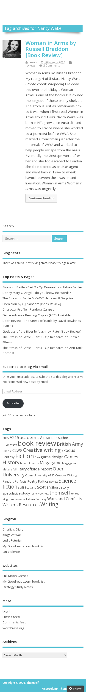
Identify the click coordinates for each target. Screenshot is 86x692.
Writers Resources (21, 505)
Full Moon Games (15, 576)
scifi (21, 487)
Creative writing (42, 450)
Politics (43, 481)
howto (24, 463)
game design (52, 456)
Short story (60, 487)
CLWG (17, 450)
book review (37, 443)
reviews (30, 65)
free (37, 457)
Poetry (32, 481)
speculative (12, 493)
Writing (49, 504)
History (11, 462)
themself (59, 492)
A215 (14, 437)
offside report (39, 469)
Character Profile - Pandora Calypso (29, 309)
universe (19, 499)
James (33, 62)
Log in (7, 611)
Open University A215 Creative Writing (51, 475)
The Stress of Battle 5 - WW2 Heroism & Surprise (38, 298)
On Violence (11, 552)
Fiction (24, 456)
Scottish (44, 487)
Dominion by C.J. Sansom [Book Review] (32, 304)
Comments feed (14, 622)
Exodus (68, 450)
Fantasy (8, 457)
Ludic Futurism (13, 540)
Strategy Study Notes (18, 587)
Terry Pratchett (40, 493)
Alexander (48, 437)
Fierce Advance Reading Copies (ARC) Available (37, 315)
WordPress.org (13, 628)
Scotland (30, 487)
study (25, 493)
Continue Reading (41, 198)
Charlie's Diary (13, 529)
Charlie (7, 451)
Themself (42, 7)
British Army (70, 444)
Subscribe (13, 403)
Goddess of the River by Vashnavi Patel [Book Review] (42, 331)
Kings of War (12, 535)
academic (29, 437)
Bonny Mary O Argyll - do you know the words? (37, 293)
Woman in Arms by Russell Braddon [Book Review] (50, 49)
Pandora (8, 482)
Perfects (21, 481)
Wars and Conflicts (64, 498)
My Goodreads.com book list (23, 546)
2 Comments (51, 65)
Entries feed (11, 617)
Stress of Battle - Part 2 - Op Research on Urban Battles (43, 287)
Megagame (50, 462)
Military (20, 469)
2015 (6, 438)
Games (71, 456)
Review (53, 481)
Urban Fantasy (36, 499)
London (34, 463)
